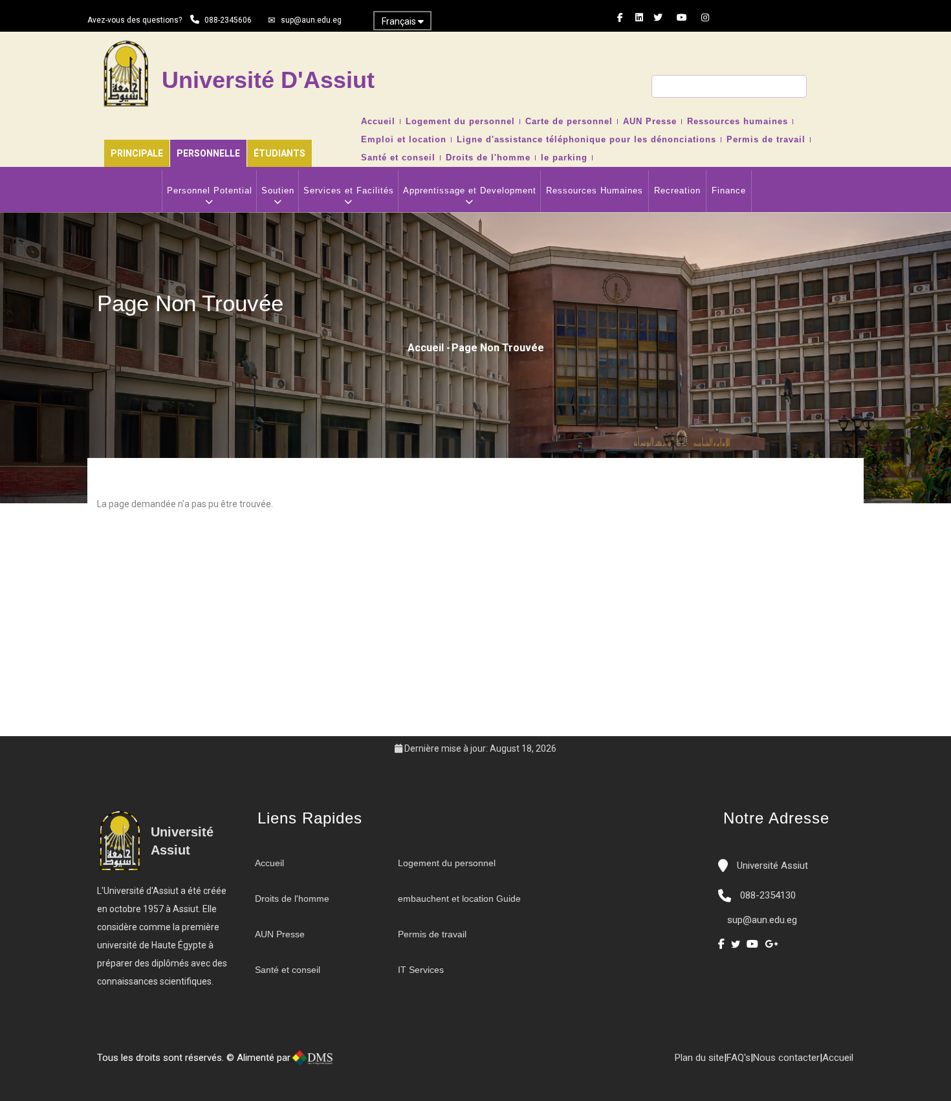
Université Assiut (771, 865)
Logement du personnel (460, 121)
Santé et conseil (398, 157)
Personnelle (208, 153)
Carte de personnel (569, 121)
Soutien (277, 190)
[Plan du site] (393, 1063)
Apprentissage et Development (469, 190)
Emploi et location (403, 139)
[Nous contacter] (367, 1063)
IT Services (421, 970)
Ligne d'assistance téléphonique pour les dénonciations (586, 139)
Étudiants (279, 153)
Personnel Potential (209, 190)
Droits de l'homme (488, 157)
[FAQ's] (380, 1063)
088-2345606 (228, 20)
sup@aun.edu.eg (311, 20)
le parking (564, 157)
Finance (729, 190)
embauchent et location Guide (459, 898)
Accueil (378, 121)
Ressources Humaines (594, 190)
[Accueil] (354, 1063)
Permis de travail (766, 139)
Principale (137, 153)
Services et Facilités (348, 190)
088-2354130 (768, 895)
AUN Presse (650, 121)
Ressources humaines (737, 121)
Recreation (677, 190)
